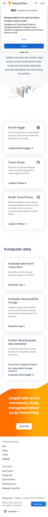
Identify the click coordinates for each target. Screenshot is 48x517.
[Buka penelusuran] (36, 3)
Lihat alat (24, 426)
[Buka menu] (4, 3)
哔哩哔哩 (6, 459)
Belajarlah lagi (15, 285)
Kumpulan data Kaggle (19, 375)
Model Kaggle (16, 127)
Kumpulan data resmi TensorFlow (21, 265)
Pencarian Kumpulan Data (21, 364)
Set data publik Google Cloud (20, 369)
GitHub (5, 450)
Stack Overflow (8, 479)
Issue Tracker (7, 471)
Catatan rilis (7, 475)
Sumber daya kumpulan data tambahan (22, 342)
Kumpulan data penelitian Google (23, 300)
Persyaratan (7, 498)
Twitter (5, 455)
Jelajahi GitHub (16, 183)
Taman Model (16, 162)
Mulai (24, 46)
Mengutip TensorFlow (11, 488)
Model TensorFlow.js (20, 197)
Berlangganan (40, 504)
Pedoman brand (9, 484)
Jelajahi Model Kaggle (19, 148)
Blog (4, 446)
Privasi (18, 498)
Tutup (24, 39)
